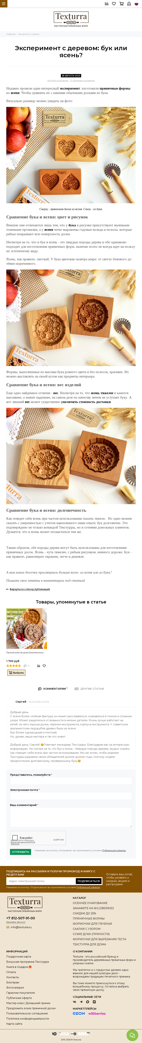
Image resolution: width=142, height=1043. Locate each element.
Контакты (12, 977)
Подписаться (89, 881)
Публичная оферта (19, 998)
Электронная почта (25, 789)
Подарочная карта (18, 956)
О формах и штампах (82, 80)
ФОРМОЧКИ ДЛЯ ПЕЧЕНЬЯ (92, 923)
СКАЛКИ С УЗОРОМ (87, 929)
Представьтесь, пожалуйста (31, 774)
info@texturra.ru (21, 927)
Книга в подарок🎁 (19, 967)
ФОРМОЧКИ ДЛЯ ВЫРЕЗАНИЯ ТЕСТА (99, 939)
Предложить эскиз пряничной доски (30, 1008)
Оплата (11, 972)
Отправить (20, 852)
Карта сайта (14, 1023)
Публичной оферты (114, 850)
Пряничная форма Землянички (24, 652)
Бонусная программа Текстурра (27, 961)
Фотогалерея (15, 987)
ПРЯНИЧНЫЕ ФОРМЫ (89, 918)
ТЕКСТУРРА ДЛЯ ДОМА (89, 944)
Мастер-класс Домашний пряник (28, 1003)
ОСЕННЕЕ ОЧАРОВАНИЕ (90, 903)
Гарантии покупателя (20, 992)
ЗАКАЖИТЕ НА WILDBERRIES (93, 908)
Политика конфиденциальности (27, 1018)
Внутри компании (58, 80)
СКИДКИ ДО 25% (84, 913)
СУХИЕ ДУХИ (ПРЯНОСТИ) (91, 934)
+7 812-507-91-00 (20, 918)
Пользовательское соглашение (27, 1013)
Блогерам (12, 982)
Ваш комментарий (24, 805)
